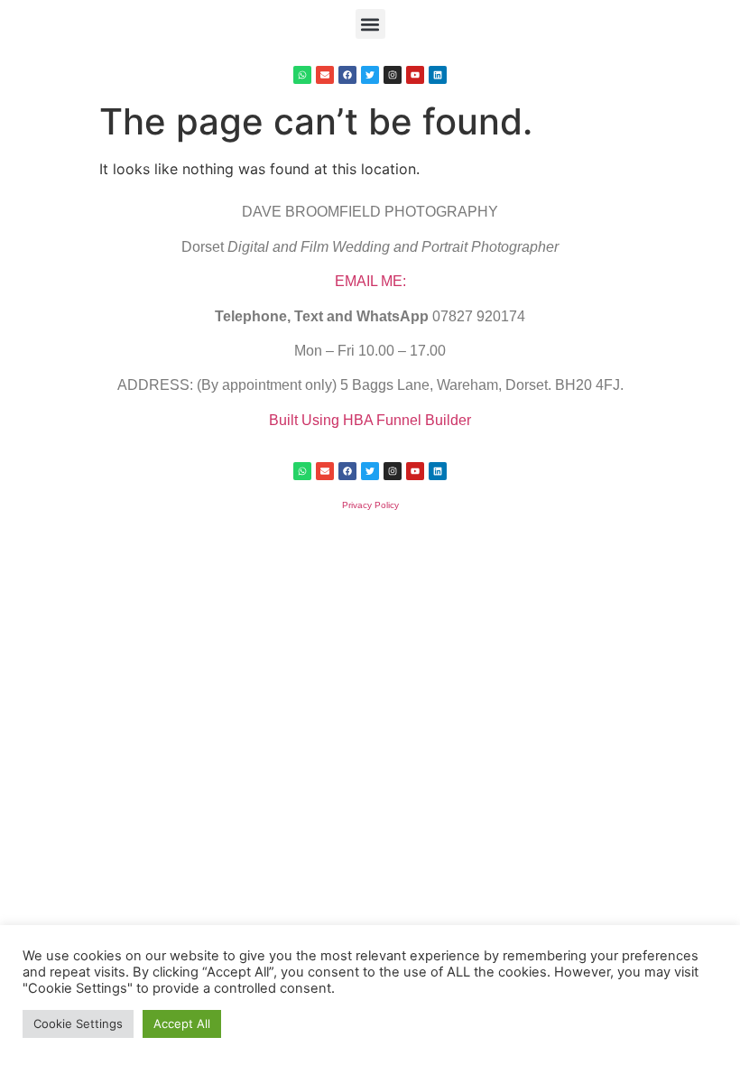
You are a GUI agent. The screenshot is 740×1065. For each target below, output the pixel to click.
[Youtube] (415, 75)
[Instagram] (393, 75)
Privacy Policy (370, 505)
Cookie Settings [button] (78, 1023)
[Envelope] (325, 75)
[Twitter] (370, 75)
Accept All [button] (181, 1023)
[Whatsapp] (302, 75)
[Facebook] (347, 75)
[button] (370, 24)
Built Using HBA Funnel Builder (370, 420)
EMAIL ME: (370, 281)
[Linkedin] (438, 75)
